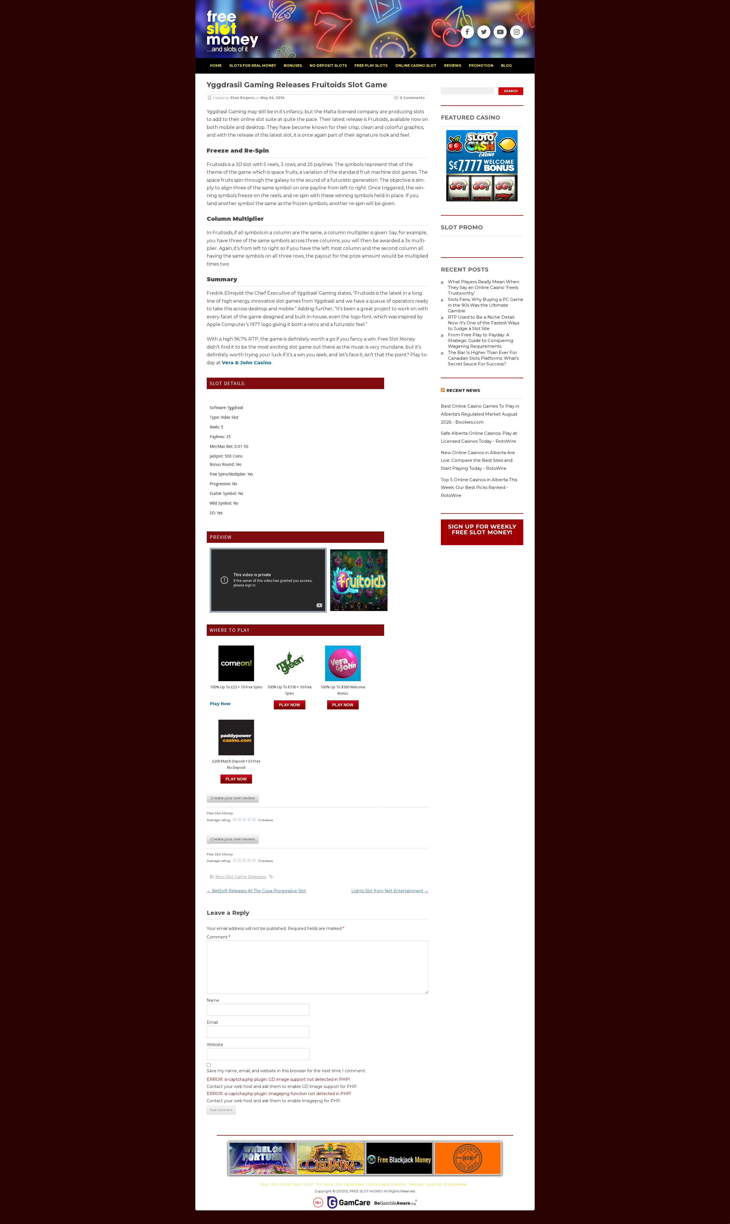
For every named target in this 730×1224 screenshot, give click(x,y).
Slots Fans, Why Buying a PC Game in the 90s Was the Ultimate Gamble (485, 305)
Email (212, 1022)
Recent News (463, 390)
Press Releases (455, 1184)
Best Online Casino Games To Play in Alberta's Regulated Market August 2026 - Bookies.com (480, 413)
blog (506, 65)
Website (215, 1044)
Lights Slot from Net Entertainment (389, 890)
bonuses (293, 65)
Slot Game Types (350, 1184)
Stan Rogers (242, 98)
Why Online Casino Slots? (292, 1184)
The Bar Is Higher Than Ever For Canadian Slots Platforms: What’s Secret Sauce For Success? (483, 358)
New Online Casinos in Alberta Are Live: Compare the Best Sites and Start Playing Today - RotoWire (478, 460)
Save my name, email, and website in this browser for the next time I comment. (286, 1070)
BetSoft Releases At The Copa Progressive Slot (256, 890)
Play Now (220, 703)
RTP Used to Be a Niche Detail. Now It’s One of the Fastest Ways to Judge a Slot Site (483, 322)
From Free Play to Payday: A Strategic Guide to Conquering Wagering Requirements (480, 340)
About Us (433, 1184)
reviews (452, 65)
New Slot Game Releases (240, 876)
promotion (481, 65)
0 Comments (412, 98)
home (216, 65)
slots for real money (252, 65)
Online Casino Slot (415, 65)
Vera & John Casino (246, 362)
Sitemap (416, 1184)
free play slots (371, 65)
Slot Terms (324, 1184)
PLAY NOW (289, 705)
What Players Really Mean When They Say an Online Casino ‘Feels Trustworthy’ (483, 287)
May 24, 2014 (272, 98)
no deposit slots (328, 65)
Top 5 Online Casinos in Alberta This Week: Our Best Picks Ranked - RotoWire (479, 487)
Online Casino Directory (386, 1184)
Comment (218, 937)
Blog (264, 1184)
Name (213, 1000)
